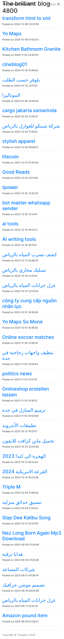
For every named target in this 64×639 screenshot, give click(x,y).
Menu (52, 4)
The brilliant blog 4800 (18, 4)
